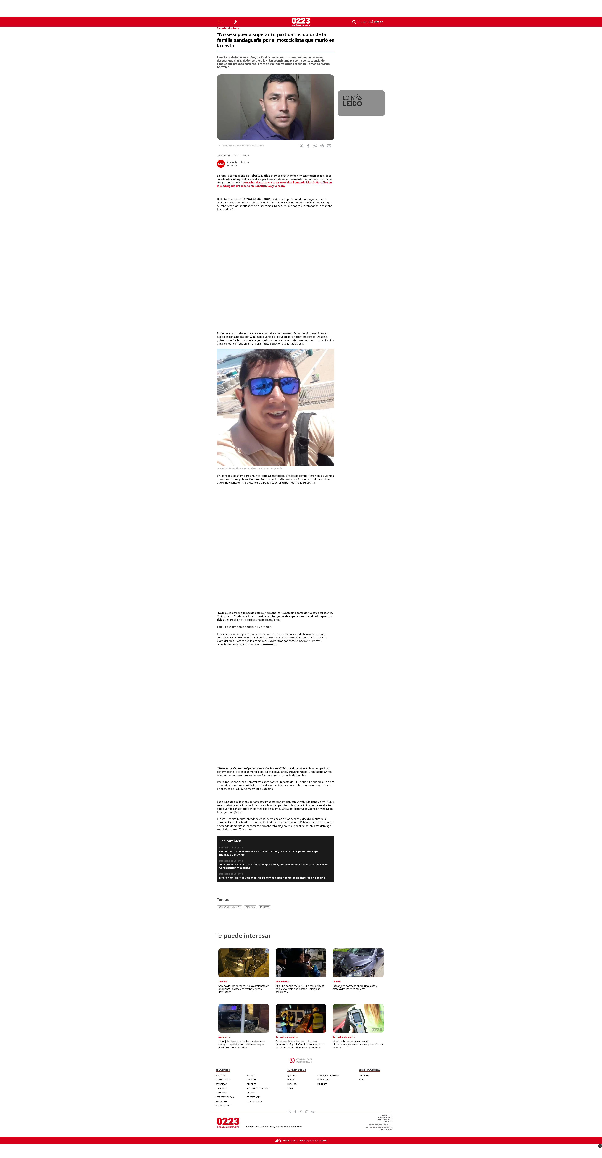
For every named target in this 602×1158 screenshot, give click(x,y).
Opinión (251, 1079)
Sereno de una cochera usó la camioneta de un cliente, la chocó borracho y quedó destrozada (243, 989)
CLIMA (290, 1088)
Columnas (221, 1092)
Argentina (221, 1101)
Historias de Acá (225, 1097)
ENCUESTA (292, 1084)
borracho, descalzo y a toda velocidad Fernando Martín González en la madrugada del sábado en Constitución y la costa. (274, 184)
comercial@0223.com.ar (384, 1119)
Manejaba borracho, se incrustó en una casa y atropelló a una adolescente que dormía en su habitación (241, 1044)
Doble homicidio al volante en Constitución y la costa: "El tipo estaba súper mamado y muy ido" (269, 853)
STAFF (362, 1079)
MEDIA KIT (364, 1075)
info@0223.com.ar (386, 1116)
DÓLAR (290, 1079)
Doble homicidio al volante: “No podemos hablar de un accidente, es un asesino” (272, 877)
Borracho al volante (228, 28)
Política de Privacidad (385, 1129)
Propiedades (254, 1097)
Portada (220, 1075)
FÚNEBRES (322, 1084)
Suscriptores (254, 1101)
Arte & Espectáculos (258, 1088)
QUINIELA (292, 1075)
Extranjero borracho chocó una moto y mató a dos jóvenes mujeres (355, 987)
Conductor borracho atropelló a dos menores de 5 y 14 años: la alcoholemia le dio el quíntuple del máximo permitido (300, 1044)
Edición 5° (221, 1088)
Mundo (250, 1075)
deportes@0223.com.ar (385, 1118)
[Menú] (220, 22)
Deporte (251, 1084)
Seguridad (221, 1084)
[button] (315, 145)
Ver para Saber (223, 1105)
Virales (251, 1092)
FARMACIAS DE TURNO (328, 1075)
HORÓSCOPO (323, 1079)
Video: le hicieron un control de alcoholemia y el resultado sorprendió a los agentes (358, 1044)
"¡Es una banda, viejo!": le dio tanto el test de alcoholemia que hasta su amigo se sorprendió (300, 989)
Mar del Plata (223, 1079)
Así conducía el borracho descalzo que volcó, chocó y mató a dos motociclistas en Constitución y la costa (273, 866)
